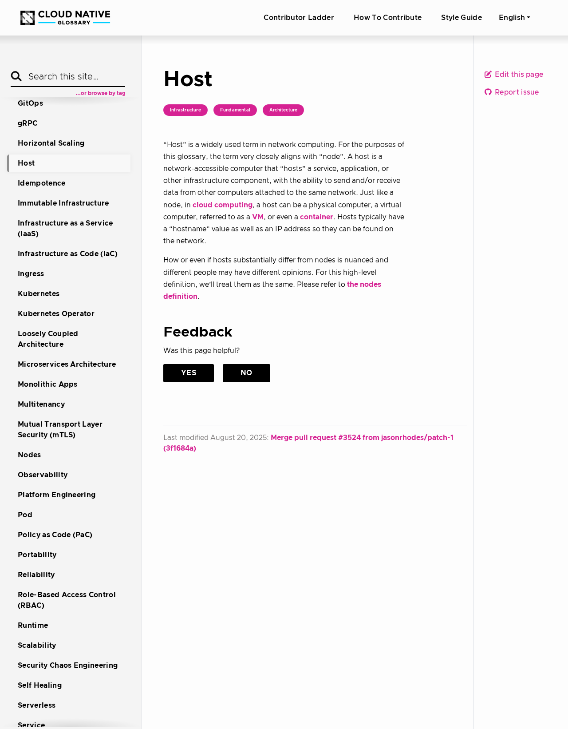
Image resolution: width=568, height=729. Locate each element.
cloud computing (222, 205)
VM (258, 217)
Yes (188, 372)
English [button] (512, 17)
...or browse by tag (100, 93)
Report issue (516, 92)
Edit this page (518, 75)
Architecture (283, 110)
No (246, 372)
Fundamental (235, 110)
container (316, 217)
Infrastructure (185, 110)
